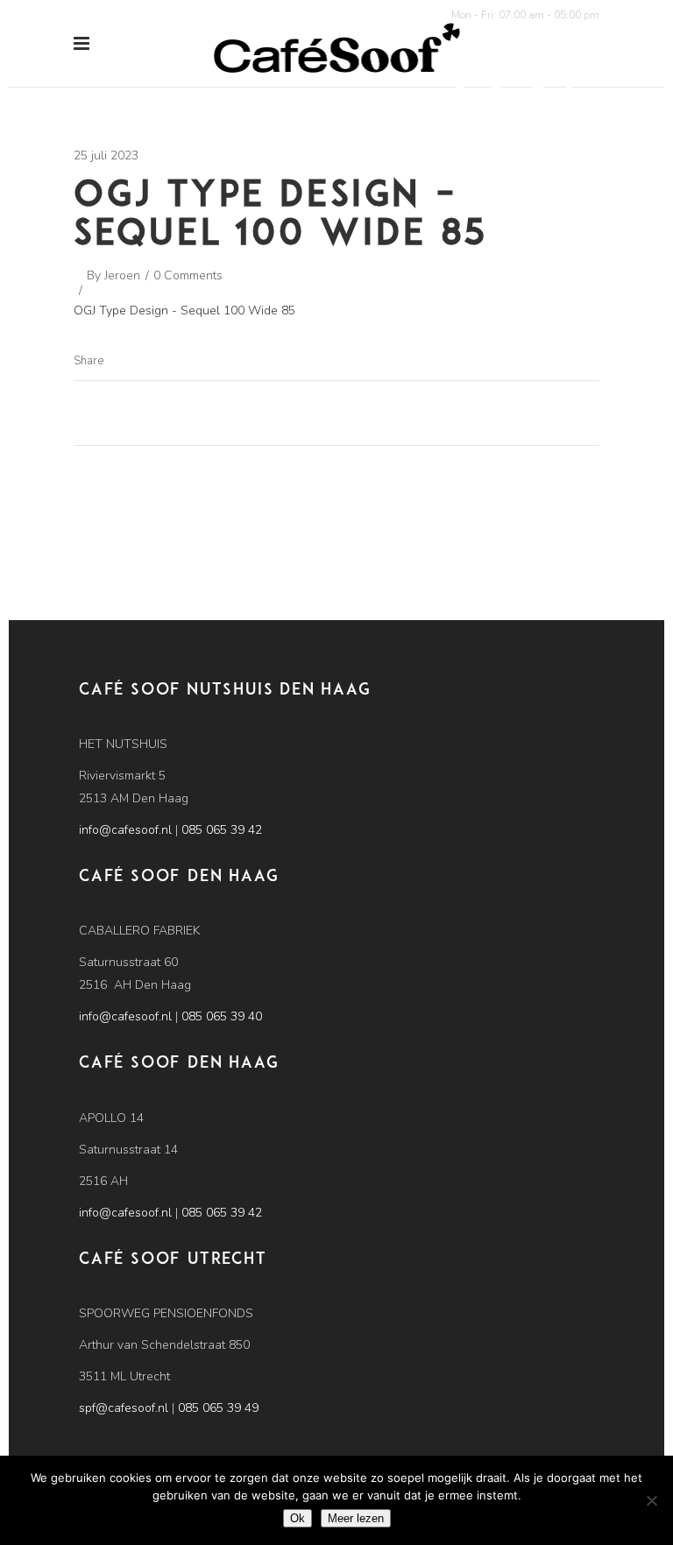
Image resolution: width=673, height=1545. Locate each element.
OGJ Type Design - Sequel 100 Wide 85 (184, 310)
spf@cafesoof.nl (123, 1408)
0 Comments (188, 275)
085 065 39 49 (218, 1408)
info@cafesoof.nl (125, 830)
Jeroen (122, 275)
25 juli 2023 (106, 155)
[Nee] (651, 1500)
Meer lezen (356, 1518)
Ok (297, 1518)
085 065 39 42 (221, 830)
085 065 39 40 (221, 1016)
